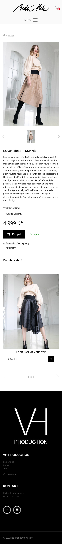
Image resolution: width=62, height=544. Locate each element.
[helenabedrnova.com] (31, 8)
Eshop (11, 35)
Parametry (11, 247)
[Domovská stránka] (4, 35)
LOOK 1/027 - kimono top (31, 352)
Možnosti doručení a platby (16, 243)
